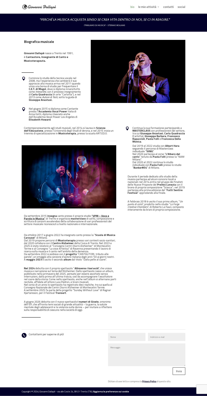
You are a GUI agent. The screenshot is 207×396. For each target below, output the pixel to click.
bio (132, 7)
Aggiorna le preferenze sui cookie (111, 391)
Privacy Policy (149, 381)
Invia (179, 371)
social (181, 7)
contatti (168, 7)
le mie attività (147, 7)
